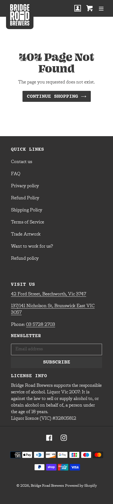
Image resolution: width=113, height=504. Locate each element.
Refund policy (25, 258)
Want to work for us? (32, 246)
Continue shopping (52, 96)
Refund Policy (25, 198)
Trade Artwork (26, 234)
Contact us (21, 162)
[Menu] (101, 8)
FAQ (15, 174)
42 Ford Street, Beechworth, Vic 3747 (48, 294)
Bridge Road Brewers (47, 486)
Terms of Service (27, 222)
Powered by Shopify (81, 486)
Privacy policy (25, 186)
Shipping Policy (26, 210)
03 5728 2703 (40, 325)
